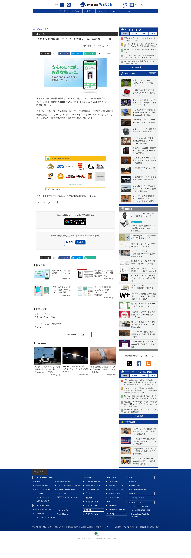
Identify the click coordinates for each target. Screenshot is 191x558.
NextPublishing (62, 514)
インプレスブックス (64, 510)
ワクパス (38, 320)
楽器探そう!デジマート (94, 485)
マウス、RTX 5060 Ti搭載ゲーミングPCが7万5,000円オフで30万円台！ (144, 150)
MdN (108, 501)
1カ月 (153, 33)
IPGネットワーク (135, 502)
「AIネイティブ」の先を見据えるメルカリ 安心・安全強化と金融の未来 (144, 431)
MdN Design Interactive (116, 509)
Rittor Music (88, 478)
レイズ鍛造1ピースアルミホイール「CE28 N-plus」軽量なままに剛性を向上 (144, 188)
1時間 (125, 33)
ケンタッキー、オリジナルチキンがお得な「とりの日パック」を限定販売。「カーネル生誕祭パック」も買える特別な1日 (140, 390)
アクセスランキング (133, 30)
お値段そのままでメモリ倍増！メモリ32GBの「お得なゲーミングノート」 (144, 92)
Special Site (130, 73)
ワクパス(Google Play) (44, 317)
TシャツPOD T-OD (93, 489)
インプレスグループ (130, 527)
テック (62, 11)
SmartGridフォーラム (64, 482)
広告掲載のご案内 (72, 527)
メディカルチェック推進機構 (47, 324)
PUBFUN (132, 494)
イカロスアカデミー (115, 497)
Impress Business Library (66, 489)
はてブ (79, 53)
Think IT (38, 482)
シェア (66, 53)
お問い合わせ (58, 527)
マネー (115, 11)
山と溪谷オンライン (93, 502)
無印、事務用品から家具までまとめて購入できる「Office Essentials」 (143, 324)
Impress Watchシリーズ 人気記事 (139, 372)
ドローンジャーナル (42, 497)
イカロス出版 (111, 478)
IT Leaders (39, 493)
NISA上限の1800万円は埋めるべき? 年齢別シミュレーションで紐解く (144, 441)
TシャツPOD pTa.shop (139, 506)
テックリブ (110, 514)
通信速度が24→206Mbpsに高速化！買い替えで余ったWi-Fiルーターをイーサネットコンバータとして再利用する (141, 404)
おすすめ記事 (130, 422)
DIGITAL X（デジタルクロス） (67, 497)
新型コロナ (53, 202)
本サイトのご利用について (41, 527)
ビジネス (76, 11)
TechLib (111, 518)
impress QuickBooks (138, 489)
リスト (55, 53)
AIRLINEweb (113, 482)
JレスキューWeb (114, 493)
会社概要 (117, 527)
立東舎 (88, 493)
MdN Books (112, 506)
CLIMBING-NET (91, 506)
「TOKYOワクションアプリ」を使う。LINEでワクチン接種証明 (61, 289)
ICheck (37, 327)
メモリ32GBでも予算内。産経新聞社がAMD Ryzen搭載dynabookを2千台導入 (144, 112)
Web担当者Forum (41, 485)
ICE (130, 478)
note (92, 53)
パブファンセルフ (137, 498)
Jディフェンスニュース (116, 485)
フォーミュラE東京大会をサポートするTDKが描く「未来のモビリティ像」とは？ (144, 102)
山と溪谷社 (88, 498)
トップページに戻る (75, 334)
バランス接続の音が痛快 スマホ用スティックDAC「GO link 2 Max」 (143, 228)
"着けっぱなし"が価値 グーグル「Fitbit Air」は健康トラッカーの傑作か (102, 369)
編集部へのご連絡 (87, 527)
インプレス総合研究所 (43, 489)
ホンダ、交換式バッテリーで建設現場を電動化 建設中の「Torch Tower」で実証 (47, 369)
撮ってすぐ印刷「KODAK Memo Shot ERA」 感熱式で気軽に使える (144, 461)
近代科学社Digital (92, 514)
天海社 (133, 482)
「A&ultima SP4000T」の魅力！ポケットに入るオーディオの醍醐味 (144, 160)
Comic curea (135, 485)
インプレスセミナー (64, 493)
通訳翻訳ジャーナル (115, 489)
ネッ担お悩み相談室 (42, 501)
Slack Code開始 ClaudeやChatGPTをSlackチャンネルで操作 (143, 344)
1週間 (143, 33)
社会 (128, 11)
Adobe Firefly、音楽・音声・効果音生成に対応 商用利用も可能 (143, 334)
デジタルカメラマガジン (43, 509)
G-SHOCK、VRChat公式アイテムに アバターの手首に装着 (143, 278)
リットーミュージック (93, 482)
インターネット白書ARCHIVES (46, 517)
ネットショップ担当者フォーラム (69, 485)
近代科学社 (88, 510)
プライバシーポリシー (104, 527)
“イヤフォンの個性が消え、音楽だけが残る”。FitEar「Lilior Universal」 (144, 140)
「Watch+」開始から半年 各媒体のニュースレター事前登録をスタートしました (143, 296)
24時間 (134, 33)
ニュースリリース (42, 314)
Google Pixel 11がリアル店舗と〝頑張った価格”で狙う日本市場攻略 (144, 451)
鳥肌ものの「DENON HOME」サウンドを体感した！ (143, 82)
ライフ (89, 11)
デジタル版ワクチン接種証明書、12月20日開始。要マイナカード (103, 273)
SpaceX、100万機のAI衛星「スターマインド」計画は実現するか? (75, 369)
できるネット (39, 513)
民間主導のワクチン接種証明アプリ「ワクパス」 (61, 273)
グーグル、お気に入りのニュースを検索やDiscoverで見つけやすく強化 (143, 253)
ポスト (47, 53)
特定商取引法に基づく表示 (149, 527)
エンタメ (102, 11)
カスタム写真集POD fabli (140, 510)
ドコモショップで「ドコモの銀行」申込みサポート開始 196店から (143, 314)
